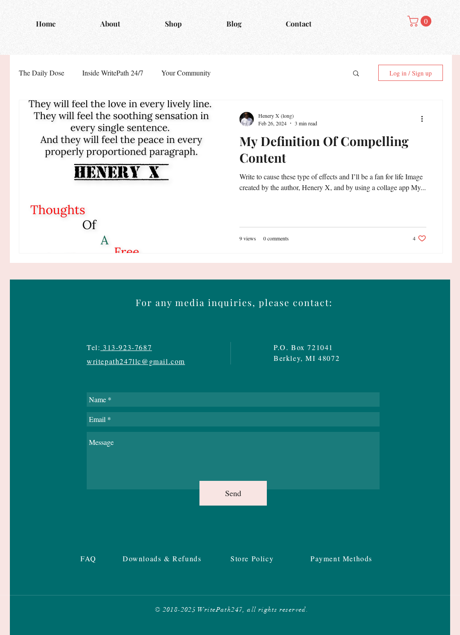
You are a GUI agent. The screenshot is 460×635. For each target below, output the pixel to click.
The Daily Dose (41, 72)
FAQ (89, 558)
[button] (356, 74)
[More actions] (425, 119)
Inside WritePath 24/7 (112, 72)
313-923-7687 (126, 347)
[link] (420, 21)
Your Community (186, 72)
